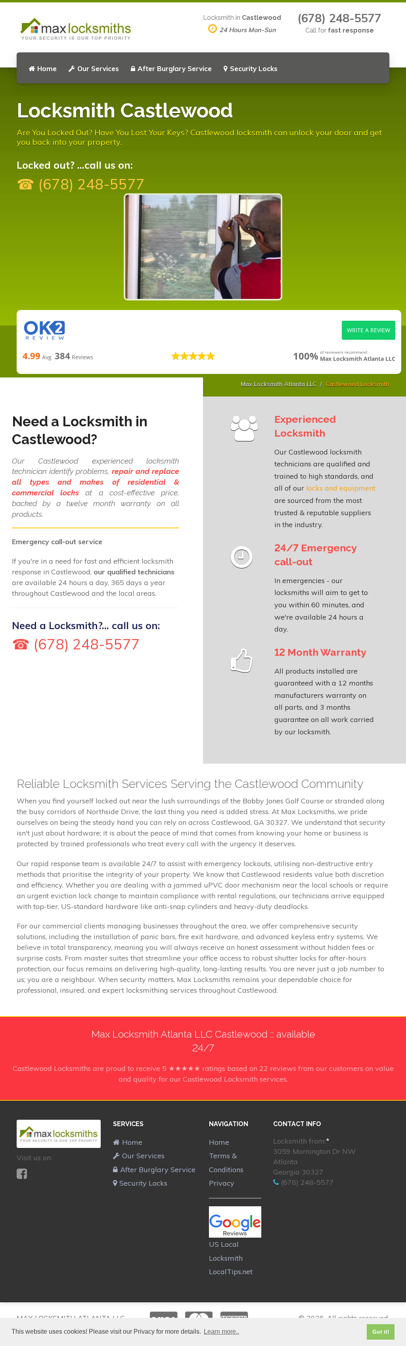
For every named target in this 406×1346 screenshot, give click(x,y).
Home (47, 68)
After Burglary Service (175, 68)
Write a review (368, 330)
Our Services (98, 68)
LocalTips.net (231, 1271)
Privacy (221, 1183)
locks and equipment (340, 488)
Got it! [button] (380, 1332)
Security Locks (254, 68)
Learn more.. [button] (221, 1331)
